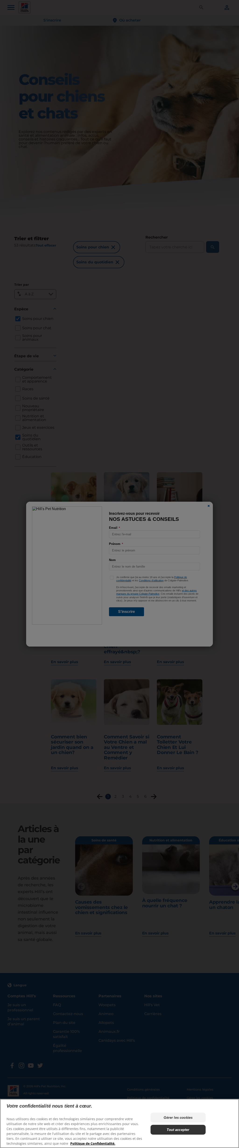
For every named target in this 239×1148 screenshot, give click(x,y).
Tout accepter (178, 1130)
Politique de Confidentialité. (92, 1143)
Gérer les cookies (178, 1117)
